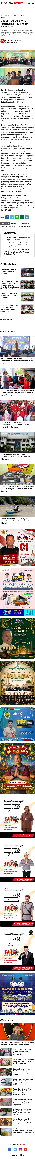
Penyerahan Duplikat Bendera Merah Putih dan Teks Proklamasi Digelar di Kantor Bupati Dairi (24, 1052)
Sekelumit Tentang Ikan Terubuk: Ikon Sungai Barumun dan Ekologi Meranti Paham (23, 1072)
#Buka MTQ (14, 223)
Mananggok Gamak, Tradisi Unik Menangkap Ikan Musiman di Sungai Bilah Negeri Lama (23, 1102)
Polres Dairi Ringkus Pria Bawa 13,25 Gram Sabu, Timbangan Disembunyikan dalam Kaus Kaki (17, 488)
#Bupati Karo (25, 223)
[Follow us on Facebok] (10, 1149)
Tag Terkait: (5, 223)
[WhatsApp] (22, 217)
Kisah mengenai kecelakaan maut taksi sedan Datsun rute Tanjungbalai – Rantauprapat (23, 1130)
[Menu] (33, 3)
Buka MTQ (7, 15)
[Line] (17, 217)
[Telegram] (27, 217)
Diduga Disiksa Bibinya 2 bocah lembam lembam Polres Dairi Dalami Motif (17, 1043)
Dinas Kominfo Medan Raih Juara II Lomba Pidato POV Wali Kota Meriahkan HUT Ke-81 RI (17, 360)
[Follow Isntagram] (20, 1149)
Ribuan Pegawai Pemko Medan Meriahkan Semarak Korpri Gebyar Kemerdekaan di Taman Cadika (17, 392)
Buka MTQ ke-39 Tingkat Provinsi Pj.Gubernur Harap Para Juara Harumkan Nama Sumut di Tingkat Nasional (9, 285)
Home (2, 15)
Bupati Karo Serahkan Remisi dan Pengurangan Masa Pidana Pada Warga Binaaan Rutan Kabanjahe (16, 245)
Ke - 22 (20, 15)
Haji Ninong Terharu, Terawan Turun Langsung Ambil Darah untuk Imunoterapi (23, 1061)
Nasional (25, 15)
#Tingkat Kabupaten (24, 226)
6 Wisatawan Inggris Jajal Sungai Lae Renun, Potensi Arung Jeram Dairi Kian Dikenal (15, 521)
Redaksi (14, 1155)
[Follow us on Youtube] (25, 1149)
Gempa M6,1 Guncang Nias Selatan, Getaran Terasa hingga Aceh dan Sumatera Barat (23, 1082)
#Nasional (12, 226)
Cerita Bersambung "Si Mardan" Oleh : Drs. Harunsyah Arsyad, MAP (22, 1121)
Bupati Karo (14, 15)
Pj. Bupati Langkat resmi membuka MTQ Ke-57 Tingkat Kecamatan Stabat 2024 (9, 308)
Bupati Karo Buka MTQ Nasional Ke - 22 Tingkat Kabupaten (17, 239)
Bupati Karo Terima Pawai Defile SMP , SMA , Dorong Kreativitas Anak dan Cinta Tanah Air (18, 252)
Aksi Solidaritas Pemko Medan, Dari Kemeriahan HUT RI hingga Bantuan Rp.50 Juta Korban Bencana (17, 424)
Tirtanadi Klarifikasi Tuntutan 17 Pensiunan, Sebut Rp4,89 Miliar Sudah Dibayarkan (15, 456)
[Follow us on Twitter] (15, 1149)
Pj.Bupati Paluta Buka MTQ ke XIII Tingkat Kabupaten (8, 271)
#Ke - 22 (4, 226)
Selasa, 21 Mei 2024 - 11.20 (11, 42)
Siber (22, 1155)
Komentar (32, 41)
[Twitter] (12, 217)
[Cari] (29, 3)
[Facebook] (7, 217)
